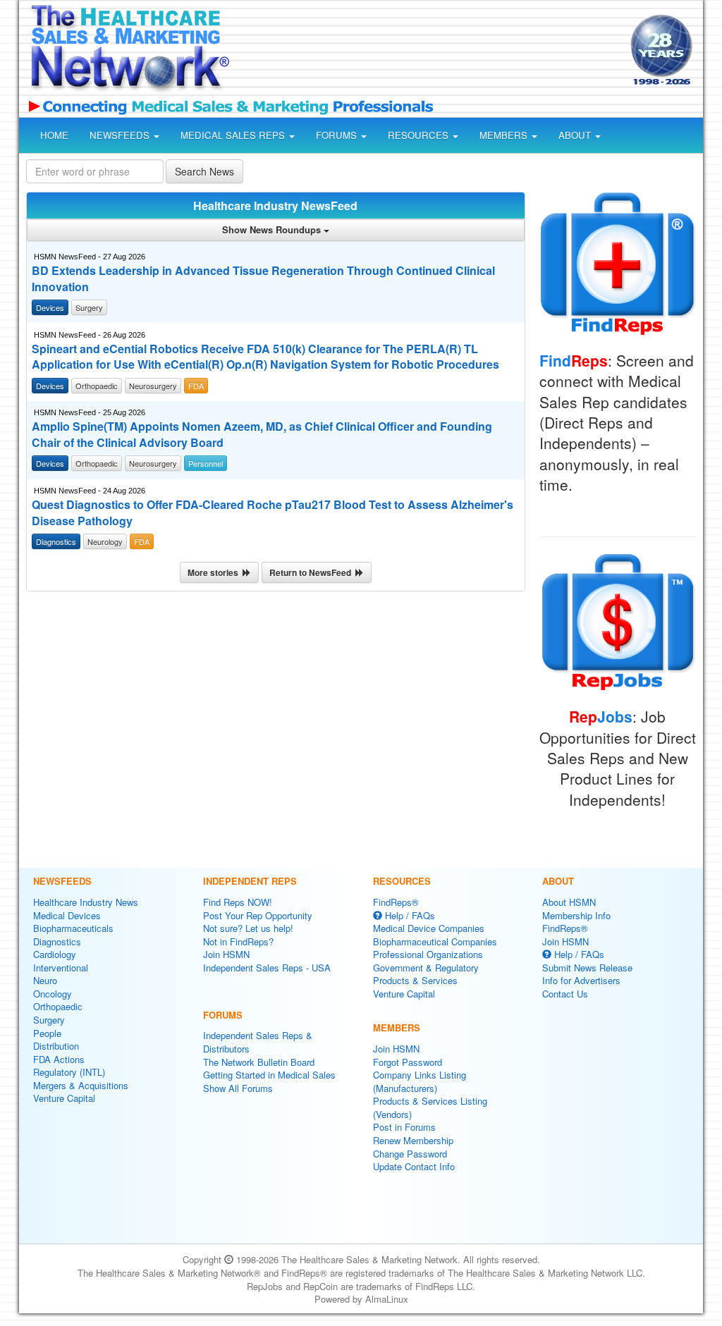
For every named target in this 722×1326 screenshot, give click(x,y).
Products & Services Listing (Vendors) (430, 1107)
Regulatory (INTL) (69, 1072)
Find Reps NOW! (237, 902)
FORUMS (338, 135)
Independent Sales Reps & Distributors (257, 1042)
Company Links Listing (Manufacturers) (419, 1081)
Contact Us (565, 993)
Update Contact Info (414, 1166)
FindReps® (396, 902)
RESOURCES (419, 135)
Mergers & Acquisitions (80, 1085)
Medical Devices (67, 915)
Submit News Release (587, 967)
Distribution (56, 1045)
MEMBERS (504, 135)
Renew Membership (413, 1140)
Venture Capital (64, 1098)
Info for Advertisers (581, 980)
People (47, 1033)
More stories (215, 572)
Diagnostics (57, 941)
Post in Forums (404, 1127)
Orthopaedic (57, 1006)
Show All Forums (238, 1088)
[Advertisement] (426, 52)
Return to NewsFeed (312, 572)
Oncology (52, 993)
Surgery (49, 1019)
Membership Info (576, 915)
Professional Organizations (428, 954)
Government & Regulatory (426, 967)
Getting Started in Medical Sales (269, 1074)
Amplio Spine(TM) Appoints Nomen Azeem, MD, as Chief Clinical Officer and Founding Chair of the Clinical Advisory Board (262, 434)
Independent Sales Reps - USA (267, 967)
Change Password (410, 1153)
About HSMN (569, 902)
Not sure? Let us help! (248, 928)
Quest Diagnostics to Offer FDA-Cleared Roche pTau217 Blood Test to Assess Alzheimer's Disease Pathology (272, 513)
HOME (54, 135)
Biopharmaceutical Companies (435, 941)
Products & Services (415, 980)
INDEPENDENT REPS (250, 881)
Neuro (45, 980)
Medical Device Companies (428, 928)
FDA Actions (59, 1059)
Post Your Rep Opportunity (257, 915)
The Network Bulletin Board (258, 1062)
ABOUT (576, 135)
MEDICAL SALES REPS (234, 135)
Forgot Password (407, 1062)
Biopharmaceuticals (73, 928)
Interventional (60, 967)
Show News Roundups (273, 229)
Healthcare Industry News (85, 902)
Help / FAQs (408, 915)
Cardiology (54, 954)
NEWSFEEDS (121, 135)
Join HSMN (226, 954)
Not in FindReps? (238, 941)
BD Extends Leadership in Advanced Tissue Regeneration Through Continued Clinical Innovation (263, 279)
